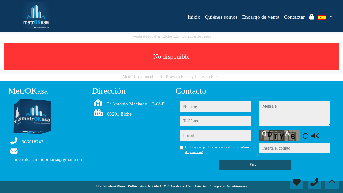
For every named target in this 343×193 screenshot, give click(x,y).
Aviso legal (202, 186)
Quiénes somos (221, 17)
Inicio (194, 17)
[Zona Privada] (311, 17)
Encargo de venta (260, 17)
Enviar (255, 164)
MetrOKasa (117, 186)
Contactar (294, 17)
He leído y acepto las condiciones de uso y (217, 149)
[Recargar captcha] (305, 135)
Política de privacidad (145, 186)
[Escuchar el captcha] (315, 135)
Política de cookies (177, 186)
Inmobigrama (236, 186)
